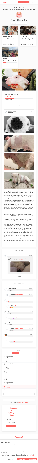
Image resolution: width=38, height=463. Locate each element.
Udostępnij (19, 105)
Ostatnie (15, 353)
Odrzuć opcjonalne (21, 459)
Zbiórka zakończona (19, 102)
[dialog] (19, 451)
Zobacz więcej (20, 259)
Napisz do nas (26, 402)
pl (32, 2)
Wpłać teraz (8, 387)
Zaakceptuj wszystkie (32, 459)
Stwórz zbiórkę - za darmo (23, 2)
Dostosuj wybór (11, 459)
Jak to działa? (11, 429)
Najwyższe (22, 353)
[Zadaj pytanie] (32, 112)
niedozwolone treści (21, 402)
